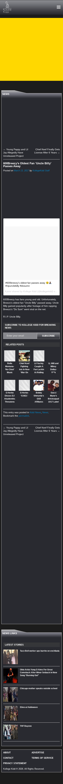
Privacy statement (15, 763)
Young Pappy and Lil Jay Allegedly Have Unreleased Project (15, 152)
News (45, 412)
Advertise (38, 752)
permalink (24, 415)
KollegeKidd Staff (41, 170)
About (7, 752)
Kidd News (35, 412)
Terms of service (42, 758)
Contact (8, 758)
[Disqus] (31, 485)
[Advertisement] (31, 49)
